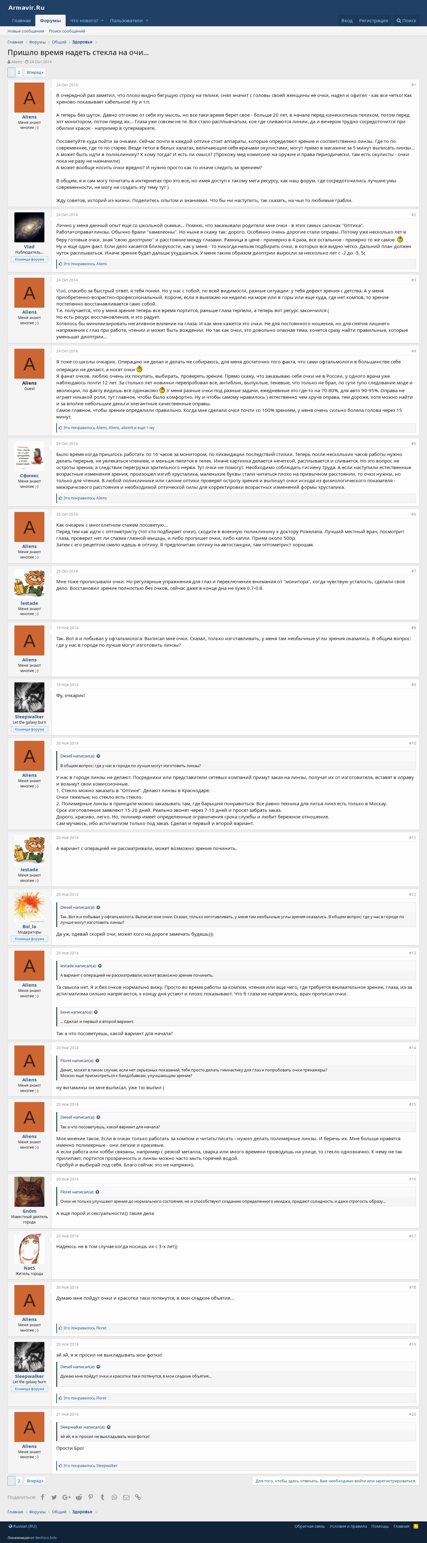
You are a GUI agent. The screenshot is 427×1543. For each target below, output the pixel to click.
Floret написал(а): (77, 1060)
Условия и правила (348, 1526)
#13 (412, 953)
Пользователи (126, 20)
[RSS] (415, 1526)
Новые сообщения (26, 31)
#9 (413, 684)
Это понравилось (85, 263)
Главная (21, 20)
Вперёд (34, 72)
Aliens (16, 61)
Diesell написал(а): (77, 756)
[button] (102, 20)
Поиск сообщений (67, 31)
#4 (413, 351)
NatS (29, 1268)
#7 (413, 571)
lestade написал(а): (78, 966)
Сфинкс (29, 475)
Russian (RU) (24, 1526)
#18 (412, 1287)
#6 (413, 514)
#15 (412, 1104)
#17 (412, 1236)
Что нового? (84, 20)
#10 (412, 743)
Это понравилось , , (108, 427)
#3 (413, 280)
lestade (29, 603)
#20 (412, 1414)
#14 (412, 1047)
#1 (413, 85)
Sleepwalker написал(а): (82, 1427)
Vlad (61, 290)
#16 (412, 1179)
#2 (413, 214)
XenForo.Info (46, 1537)
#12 (412, 894)
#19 (412, 1344)
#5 (413, 443)
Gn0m (30, 1211)
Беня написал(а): (76, 1012)
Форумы (50, 20)
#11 (412, 837)
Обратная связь (309, 1526)
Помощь (380, 1526)
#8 (413, 627)
